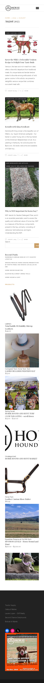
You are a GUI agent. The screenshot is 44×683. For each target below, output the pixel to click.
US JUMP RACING (20, 98)
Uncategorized (10, 456)
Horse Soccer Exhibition (14, 270)
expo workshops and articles (17, 163)
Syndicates (10, 98)
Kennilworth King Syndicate (17, 126)
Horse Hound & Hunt (12, 277)
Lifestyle (20, 33)
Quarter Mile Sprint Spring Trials (17, 273)
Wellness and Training (25, 166)
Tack (28, 369)
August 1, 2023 (11, 239)
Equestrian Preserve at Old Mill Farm (18, 539)
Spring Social (10, 411)
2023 (14, 18)
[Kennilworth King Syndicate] (22, 110)
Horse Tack (22, 369)
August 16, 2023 (12, 90)
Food (8, 33)
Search (7, 242)
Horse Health (11, 166)
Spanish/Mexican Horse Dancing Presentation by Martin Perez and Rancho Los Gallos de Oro (22, 264)
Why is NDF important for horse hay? (21, 211)
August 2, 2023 (11, 155)
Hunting (13, 33)
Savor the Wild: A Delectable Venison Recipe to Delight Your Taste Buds (20, 61)
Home (7, 18)
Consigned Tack (11, 369)
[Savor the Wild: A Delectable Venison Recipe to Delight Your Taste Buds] (22, 44)
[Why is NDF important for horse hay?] (22, 184)
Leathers (8, 324)
